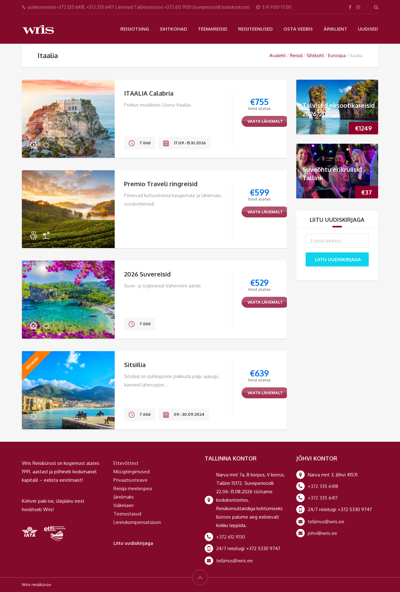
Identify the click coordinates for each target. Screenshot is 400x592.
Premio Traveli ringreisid (161, 184)
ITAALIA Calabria (148, 93)
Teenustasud (127, 514)
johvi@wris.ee (322, 533)
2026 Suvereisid (147, 274)
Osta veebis (298, 29)
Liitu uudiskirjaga (338, 259)
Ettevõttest (125, 463)
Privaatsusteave (130, 480)
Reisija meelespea (132, 488)
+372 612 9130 (230, 537)
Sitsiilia (135, 365)
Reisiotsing (134, 29)
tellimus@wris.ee (234, 561)
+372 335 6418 (323, 486)
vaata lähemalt (265, 121)
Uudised (368, 29)
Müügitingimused (131, 472)
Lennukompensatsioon (137, 522)
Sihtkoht (315, 55)
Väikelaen (123, 505)
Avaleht (277, 55)
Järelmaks (123, 497)
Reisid (296, 55)
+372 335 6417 (323, 498)
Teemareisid (213, 29)
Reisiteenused (255, 29)
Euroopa (337, 55)
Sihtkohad (173, 29)
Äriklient (335, 29)
